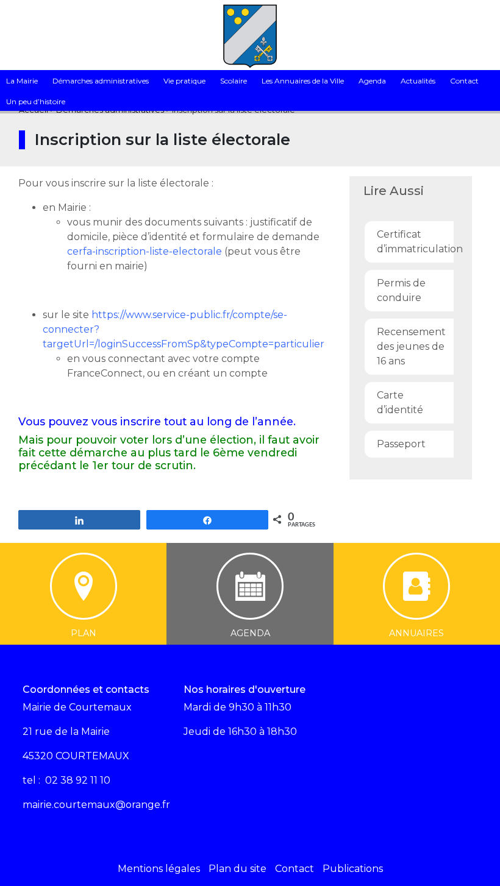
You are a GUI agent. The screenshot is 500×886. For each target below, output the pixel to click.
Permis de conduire (401, 290)
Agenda (372, 80)
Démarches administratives (100, 80)
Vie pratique (184, 80)
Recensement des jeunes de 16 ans (411, 346)
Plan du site (237, 868)
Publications (353, 868)
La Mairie (22, 80)
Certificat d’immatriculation (414, 242)
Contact (464, 80)
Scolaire (233, 80)
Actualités (418, 80)
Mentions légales (159, 868)
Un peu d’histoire (35, 101)
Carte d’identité (400, 402)
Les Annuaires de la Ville (303, 80)
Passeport (401, 444)
